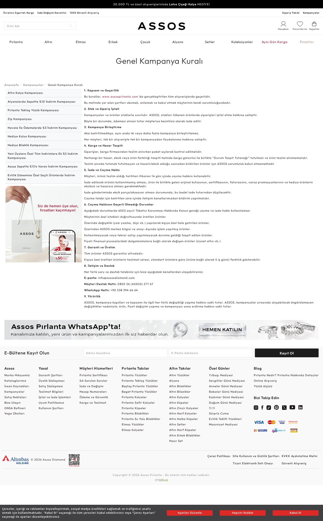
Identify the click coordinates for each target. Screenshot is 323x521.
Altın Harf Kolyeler (183, 413)
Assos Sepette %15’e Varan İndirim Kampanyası (43, 166)
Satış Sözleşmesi (51, 386)
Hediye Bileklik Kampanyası (28, 145)
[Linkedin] (300, 408)
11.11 (212, 408)
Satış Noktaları (15, 397)
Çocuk (145, 42)
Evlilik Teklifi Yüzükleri (225, 419)
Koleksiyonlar (242, 42)
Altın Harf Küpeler (182, 430)
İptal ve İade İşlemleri (55, 397)
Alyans (177, 42)
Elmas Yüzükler (133, 424)
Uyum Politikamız (51, 402)
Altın (48, 42)
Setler (210, 42)
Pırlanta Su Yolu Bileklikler (141, 419)
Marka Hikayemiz (17, 375)
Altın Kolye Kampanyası (25, 92)
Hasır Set (176, 441)
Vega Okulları (14, 413)
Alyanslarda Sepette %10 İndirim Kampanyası (42, 101)
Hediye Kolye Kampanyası (27, 136)
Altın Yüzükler (179, 375)
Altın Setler (177, 424)
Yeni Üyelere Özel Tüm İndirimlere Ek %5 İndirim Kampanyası (43, 156)
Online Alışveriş (265, 380)
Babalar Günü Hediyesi (226, 391)
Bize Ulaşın (12, 402)
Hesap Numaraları (93, 391)
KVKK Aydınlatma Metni (300, 456)
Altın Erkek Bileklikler (184, 435)
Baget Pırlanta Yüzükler (139, 391)
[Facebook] (262, 408)
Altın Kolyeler (179, 397)
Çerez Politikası (218, 456)
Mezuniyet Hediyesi (223, 424)
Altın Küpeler (179, 402)
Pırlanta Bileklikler (135, 413)
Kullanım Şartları (51, 408)
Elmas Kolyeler (133, 430)
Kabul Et (295, 513)
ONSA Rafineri (15, 408)
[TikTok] (269, 407)
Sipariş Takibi (291, 12)
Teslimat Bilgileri (51, 391)
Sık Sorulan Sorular (93, 380)
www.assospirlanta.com (120, 96)
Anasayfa (11, 85)
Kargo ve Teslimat (93, 402)
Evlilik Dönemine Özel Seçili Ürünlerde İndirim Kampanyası (41, 177)
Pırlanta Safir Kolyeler (138, 402)
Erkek (113, 42)
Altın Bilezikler (180, 391)
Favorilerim (300, 29)
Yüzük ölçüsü (263, 386)
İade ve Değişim (91, 386)
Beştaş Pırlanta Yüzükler (140, 386)
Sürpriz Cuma (219, 413)
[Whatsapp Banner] (161, 329)
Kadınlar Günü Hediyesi (226, 397)
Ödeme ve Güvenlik (94, 397)
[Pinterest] (276, 408)
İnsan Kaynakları (16, 386)
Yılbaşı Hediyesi (221, 375)
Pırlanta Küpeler (134, 408)
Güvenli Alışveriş (294, 463)
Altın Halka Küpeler (183, 419)
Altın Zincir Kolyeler (183, 408)
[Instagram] (256, 407)
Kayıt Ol (287, 353)
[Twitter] (284, 407)
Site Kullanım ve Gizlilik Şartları (256, 456)
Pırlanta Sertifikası (94, 375)
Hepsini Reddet (243, 513)
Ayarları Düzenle (190, 513)
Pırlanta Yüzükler (134, 375)
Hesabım (283, 29)
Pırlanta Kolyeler (134, 397)
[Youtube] (292, 408)
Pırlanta (16, 42)
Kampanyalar (311, 12)
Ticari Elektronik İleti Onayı (253, 463)
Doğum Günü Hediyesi (225, 402)
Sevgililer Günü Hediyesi (227, 380)
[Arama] (71, 26)
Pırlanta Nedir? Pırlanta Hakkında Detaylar (286, 375)
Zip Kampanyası (20, 119)
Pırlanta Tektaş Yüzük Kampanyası (33, 110)
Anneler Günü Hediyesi (226, 386)
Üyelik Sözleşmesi (52, 380)
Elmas (81, 42)
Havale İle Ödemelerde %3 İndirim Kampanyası (42, 127)
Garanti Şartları (51, 375)
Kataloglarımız (15, 380)
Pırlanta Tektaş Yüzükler (140, 380)
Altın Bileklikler (180, 386)
